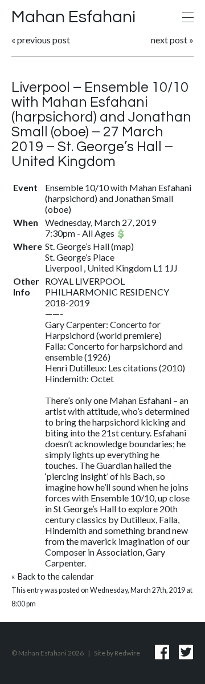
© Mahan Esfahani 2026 (47, 653)
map (122, 246)
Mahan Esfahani (73, 17)
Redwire (127, 653)
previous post (43, 39)
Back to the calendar (55, 576)
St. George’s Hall (78, 246)
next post (169, 39)
